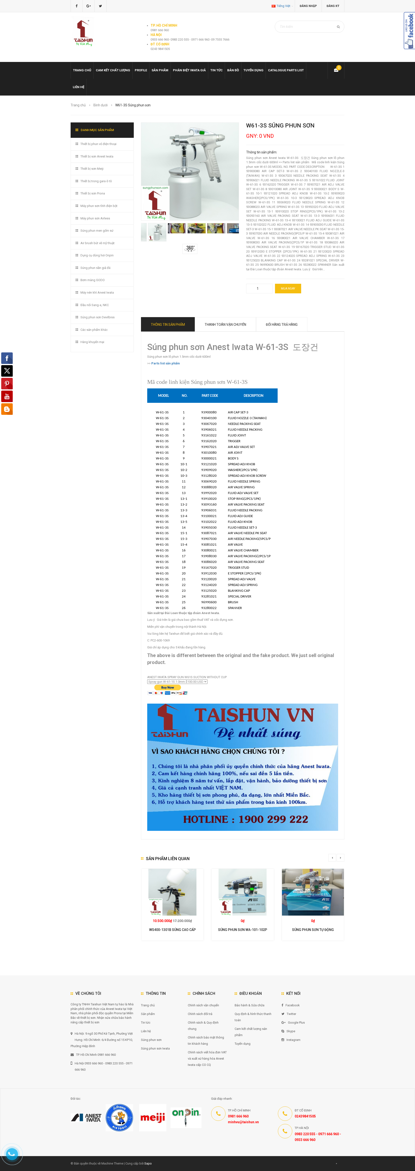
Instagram (293, 1040)
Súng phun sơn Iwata (155, 1048)
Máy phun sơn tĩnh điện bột (98, 206)
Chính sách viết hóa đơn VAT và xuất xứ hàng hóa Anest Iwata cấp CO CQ (207, 1058)
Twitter (291, 1014)
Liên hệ (78, 87)
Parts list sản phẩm (165, 363)
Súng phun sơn (151, 1040)
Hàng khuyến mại (92, 342)
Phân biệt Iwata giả (189, 70)
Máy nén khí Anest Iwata (97, 292)
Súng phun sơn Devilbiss (97, 317)
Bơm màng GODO (92, 280)
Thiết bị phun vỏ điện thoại (98, 144)
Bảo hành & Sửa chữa (249, 1005)
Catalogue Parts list (286, 70)
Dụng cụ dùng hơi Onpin (97, 255)
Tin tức (216, 70)
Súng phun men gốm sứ (96, 230)
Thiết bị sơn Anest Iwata (96, 156)
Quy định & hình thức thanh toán (253, 1017)
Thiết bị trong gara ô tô (96, 181)
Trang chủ (82, 70)
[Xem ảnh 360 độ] (189, 248)
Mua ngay (288, 288)
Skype (291, 1031)
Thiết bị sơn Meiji (92, 168)
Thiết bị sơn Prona (92, 193)
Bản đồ (233, 70)
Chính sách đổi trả (200, 1014)
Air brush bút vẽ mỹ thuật (97, 243)
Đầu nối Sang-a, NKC (94, 305)
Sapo (148, 1163)
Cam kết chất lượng (113, 70)
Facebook (293, 1005)
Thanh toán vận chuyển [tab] (225, 324)
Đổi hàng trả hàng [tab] (282, 324)
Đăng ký (333, 6)
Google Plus (296, 1022)
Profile (141, 70)
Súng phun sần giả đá (95, 268)
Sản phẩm (148, 1014)
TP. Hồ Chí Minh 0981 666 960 (96, 1054)
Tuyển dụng (253, 70)
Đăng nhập (308, 6)
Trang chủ (148, 1005)
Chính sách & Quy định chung (203, 1026)
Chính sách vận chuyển (203, 1005)
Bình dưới (100, 105)
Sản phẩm (160, 70)
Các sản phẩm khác (94, 330)
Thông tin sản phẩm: (261, 152)
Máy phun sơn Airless (95, 218)
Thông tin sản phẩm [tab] (168, 324)
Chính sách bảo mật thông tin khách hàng (206, 1040)
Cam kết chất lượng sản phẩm (251, 1032)
